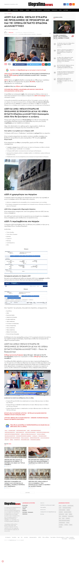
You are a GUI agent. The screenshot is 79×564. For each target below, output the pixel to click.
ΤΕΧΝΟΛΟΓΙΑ (54, 10)
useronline (26, 537)
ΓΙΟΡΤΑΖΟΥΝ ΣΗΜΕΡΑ (67, 507)
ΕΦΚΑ (66, 514)
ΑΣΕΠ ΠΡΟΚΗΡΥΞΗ (20, 432)
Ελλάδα (70, 514)
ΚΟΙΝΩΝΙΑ (24, 510)
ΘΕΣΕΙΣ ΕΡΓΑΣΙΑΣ (27, 34)
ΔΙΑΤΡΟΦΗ (65, 10)
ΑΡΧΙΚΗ (9, 10)
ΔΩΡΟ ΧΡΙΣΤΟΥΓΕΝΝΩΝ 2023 (43, 432)
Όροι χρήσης (43, 507)
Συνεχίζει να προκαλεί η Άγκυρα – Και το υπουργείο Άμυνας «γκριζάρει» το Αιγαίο (61, 37)
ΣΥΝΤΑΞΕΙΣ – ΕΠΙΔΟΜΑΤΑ (36, 10)
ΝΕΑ (60, 518)
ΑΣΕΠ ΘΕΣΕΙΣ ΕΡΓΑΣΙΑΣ (36, 430)
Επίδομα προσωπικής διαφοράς (13, 355)
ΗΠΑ (60, 516)
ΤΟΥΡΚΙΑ (66, 524)
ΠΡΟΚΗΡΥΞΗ (17, 439)
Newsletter (14, 537)
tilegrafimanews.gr (12, 540)
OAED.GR (64, 505)
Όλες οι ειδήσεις (45, 537)
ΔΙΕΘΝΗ (27, 10)
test (21, 537)
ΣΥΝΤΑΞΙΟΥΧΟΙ (62, 522)
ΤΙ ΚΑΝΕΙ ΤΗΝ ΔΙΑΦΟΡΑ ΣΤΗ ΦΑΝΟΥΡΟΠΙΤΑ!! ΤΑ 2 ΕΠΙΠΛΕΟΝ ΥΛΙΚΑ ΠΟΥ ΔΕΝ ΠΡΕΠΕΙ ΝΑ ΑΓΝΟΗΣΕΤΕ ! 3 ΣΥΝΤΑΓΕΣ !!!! (65, 73)
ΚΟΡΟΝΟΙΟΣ (64, 516)
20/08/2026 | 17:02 (8, 466)
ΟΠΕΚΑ (11, 75)
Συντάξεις (61, 524)
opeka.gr (15, 75)
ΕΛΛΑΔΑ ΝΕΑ (15, 10)
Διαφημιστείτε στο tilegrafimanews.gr (48, 511)
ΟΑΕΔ (63, 518)
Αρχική (5, 13)
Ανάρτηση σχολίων (33, 537)
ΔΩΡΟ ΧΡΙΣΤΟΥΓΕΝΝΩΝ (30, 432)
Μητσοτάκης (70, 516)
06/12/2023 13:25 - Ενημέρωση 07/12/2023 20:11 (25, 32)
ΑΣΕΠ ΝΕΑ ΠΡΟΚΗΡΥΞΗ (10, 432)
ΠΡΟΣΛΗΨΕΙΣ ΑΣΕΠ (25, 439)
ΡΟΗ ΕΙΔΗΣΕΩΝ (72, 538)
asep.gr (10, 73)
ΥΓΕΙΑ (60, 10)
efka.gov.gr (37, 356)
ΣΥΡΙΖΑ (67, 522)
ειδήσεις (17, 86)
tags (18, 537)
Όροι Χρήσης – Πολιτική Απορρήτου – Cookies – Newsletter (62, 537)
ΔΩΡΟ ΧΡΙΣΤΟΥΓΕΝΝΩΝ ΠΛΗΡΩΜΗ (12, 434)
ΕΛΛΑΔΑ (21, 10)
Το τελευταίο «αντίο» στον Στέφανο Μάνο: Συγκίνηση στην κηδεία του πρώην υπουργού (65, 44)
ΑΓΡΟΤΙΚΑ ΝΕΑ (47, 10)
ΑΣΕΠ (5, 73)
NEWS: (6, 80)
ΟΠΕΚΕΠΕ (67, 518)
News (6, 430)
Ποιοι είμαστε (64, 538)
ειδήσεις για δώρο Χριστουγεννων (28, 434)
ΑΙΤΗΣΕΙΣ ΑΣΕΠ (12, 430)
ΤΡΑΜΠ (70, 524)
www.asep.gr (41, 95)
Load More (27, 492)
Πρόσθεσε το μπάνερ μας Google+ (47, 505)
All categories (7, 537)
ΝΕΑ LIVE (7, 439)
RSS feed (42, 514)
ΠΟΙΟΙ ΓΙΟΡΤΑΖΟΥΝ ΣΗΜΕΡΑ (64, 520)
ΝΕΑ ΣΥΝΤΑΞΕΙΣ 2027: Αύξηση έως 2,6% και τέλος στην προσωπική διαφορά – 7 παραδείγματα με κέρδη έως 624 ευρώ (38, 461)
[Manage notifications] (3, 561)
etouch (22, 540)
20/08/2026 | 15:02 (32, 464)
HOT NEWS (10, 13)
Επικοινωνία (42, 509)
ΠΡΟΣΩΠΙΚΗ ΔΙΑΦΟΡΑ (35, 439)
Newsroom (11, 32)
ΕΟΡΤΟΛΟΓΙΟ (61, 514)
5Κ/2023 (32, 81)
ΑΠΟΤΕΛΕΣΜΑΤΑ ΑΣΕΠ (21, 430)
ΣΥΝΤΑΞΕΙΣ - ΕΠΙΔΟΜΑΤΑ (36, 34)
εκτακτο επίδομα (41, 434)
